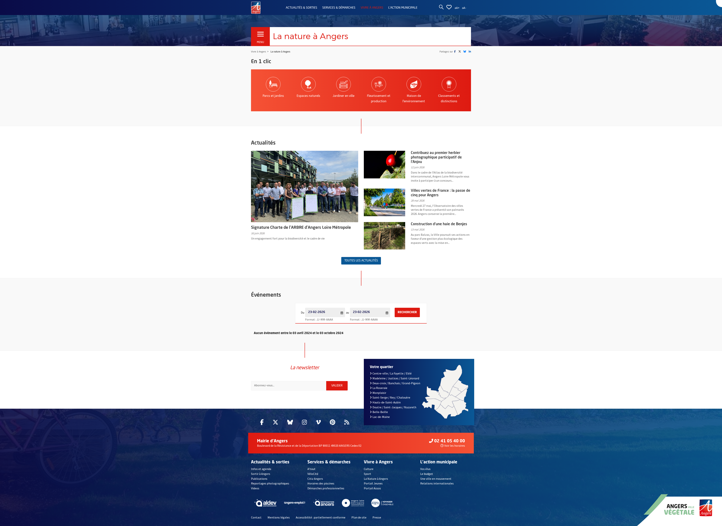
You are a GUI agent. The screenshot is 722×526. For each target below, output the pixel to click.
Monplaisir (379, 393)
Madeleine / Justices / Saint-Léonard (395, 378)
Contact (256, 517)
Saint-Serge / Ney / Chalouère (391, 397)
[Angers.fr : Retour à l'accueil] (256, 7)
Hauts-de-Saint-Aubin (386, 402)
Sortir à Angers (260, 474)
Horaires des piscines (320, 483)
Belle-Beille (380, 412)
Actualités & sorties (301, 7)
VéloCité (312, 474)
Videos (255, 488)
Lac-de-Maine (381, 417)
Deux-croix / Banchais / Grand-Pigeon (396, 383)
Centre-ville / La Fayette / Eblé (392, 373)
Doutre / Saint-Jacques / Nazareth (394, 407)
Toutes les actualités (361, 260)
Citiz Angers (315, 479)
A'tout (311, 469)
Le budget (426, 474)
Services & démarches (338, 7)
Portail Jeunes (373, 483)
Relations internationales (437, 483)
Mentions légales (279, 517)
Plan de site (358, 517)
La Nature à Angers (376, 479)
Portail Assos (372, 488)
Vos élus (425, 469)
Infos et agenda (261, 469)
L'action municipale (402, 7)
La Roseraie (379, 388)
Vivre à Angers (372, 7)
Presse (376, 517)
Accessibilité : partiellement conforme (320, 517)
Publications (259, 479)
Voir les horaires (454, 445)
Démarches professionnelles (325, 488)
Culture (368, 469)
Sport (367, 474)
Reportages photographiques (270, 483)
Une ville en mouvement (435, 479)
